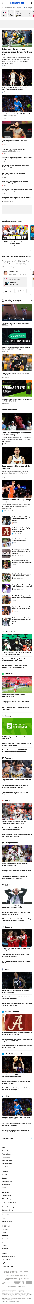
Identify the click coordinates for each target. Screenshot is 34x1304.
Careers (4, 1178)
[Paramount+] (7, 1282)
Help (3, 1218)
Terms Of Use (6, 1196)
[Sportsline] (24, 1279)
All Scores (11, 13)
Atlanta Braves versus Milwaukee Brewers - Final (23, 13)
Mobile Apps (6, 1167)
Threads (4, 1245)
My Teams (5, 1263)
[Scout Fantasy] (12, 1286)
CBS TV (4, 1188)
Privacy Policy (6, 1199)
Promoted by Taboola (25, 1138)
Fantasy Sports (7, 1154)
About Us (5, 1175)
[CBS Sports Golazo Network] (17, 1275)
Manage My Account (8, 1256)
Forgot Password (7, 1266)
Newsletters (6, 1260)
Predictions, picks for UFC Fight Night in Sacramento (17, 133)
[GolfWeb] (22, 1286)
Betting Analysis (7, 1160)
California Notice (7, 1210)
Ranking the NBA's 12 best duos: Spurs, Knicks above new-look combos (17, 81)
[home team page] (6, 282)
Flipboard (5, 1248)
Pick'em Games (7, 1151)
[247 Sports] (11, 1278)
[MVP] (29, 1282)
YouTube (5, 1229)
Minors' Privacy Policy (9, 1202)
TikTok (4, 1232)
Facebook (5, 1239)
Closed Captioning (8, 1207)
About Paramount (7, 1181)
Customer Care (7, 1221)
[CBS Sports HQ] (25, 1272)
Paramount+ (6, 1184)
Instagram (5, 1236)
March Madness (7, 1164)
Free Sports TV (7, 1157)
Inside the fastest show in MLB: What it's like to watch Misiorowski (17, 107)
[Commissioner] (19, 1282)
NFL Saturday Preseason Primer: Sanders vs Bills (15, 238)
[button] (2, 3)
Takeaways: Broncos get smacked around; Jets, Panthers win (17, 48)
